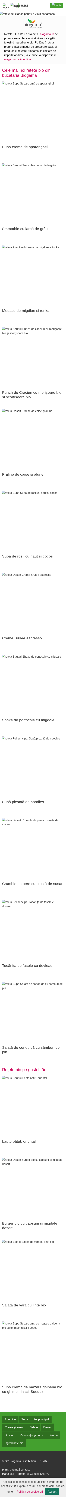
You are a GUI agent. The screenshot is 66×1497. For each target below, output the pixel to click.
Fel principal (41, 1419)
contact (25, 1469)
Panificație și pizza (31, 1435)
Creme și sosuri (14, 1427)
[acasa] (19, 5)
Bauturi (53, 1435)
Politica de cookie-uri (30, 1491)
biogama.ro (47, 34)
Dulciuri (9, 1435)
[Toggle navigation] (5, 5)
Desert (47, 1427)
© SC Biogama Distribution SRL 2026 (25, 1461)
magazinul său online (17, 59)
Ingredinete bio (14, 1443)
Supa (24, 1419)
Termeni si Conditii (27, 1473)
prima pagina (10, 1469)
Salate (34, 1427)
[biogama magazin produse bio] (33, 23)
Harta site (8, 1473)
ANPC (45, 1473)
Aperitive (10, 1419)
